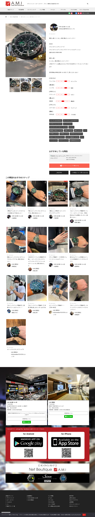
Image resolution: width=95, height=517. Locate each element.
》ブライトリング (10, 497)
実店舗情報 (21, 9)
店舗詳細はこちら (26, 418)
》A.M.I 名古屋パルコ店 (32, 497)
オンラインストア (32, 9)
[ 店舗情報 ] (29, 495)
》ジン (7, 504)
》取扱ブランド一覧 (10, 506)
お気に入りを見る (85, 13)
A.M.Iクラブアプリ (73, 500)
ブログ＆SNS (74, 9)
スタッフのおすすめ (84, 9)
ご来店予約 (59, 172)
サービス (53, 9)
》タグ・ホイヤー (10, 500)
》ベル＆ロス (9, 502)
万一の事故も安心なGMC (54, 506)
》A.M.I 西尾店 (30, 500)
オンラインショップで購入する (70, 165)
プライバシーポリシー (74, 504)
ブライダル (63, 9)
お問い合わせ (72, 497)
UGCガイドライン (73, 506)
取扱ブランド (11, 9)
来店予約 (71, 495)
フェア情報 (42, 9)
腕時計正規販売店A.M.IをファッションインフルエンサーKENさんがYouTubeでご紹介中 (26, 414)
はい (84, 514)
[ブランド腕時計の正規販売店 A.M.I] (15, 3)
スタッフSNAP (51, 504)
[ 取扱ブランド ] (9, 495)
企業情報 (71, 502)
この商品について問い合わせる (79, 172)
